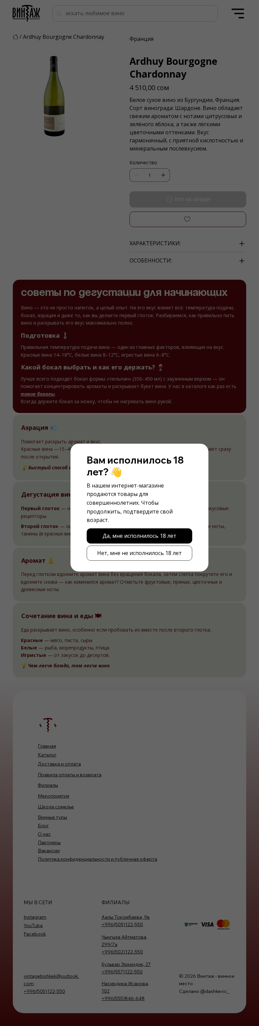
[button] (140, 536)
